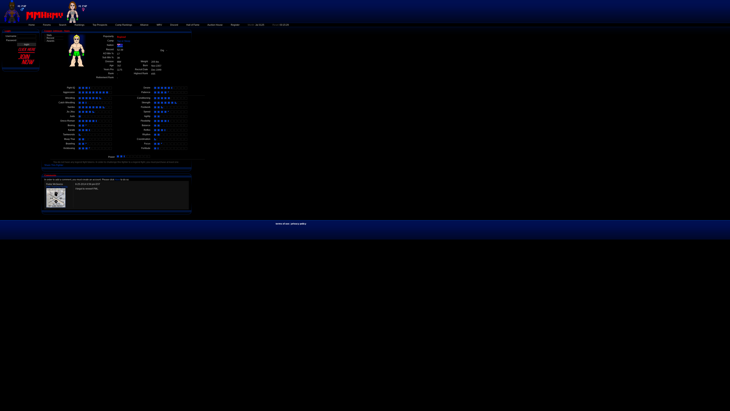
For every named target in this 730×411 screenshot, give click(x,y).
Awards (50, 41)
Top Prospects (100, 25)
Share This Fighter (53, 165)
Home (32, 25)
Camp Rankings (123, 25)
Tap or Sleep (123, 41)
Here (117, 179)
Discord (174, 25)
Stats (49, 35)
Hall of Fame (192, 25)
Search (62, 25)
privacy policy (298, 223)
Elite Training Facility (57, 187)
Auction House (215, 25)
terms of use (282, 223)
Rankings (79, 25)
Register (235, 25)
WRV (159, 25)
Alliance (144, 25)
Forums (47, 25)
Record (50, 38)
